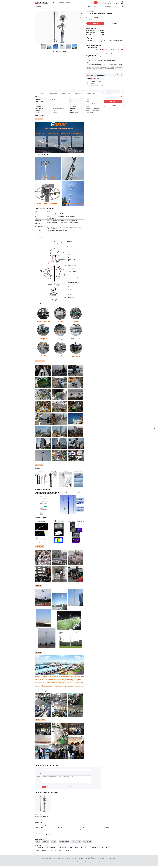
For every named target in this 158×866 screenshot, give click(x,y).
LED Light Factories (39, 847)
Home (36, 8)
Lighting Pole (59, 827)
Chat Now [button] (115, 23)
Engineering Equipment (39, 827)
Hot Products (49, 857)
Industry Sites (87, 857)
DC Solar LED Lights (105, 827)
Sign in (122, 3)
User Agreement (86, 861)
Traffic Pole (81, 829)
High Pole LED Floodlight (76, 841)
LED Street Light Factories (63, 847)
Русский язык (68, 858)
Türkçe (103, 858)
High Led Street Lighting (105, 847)
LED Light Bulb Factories (50, 847)
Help (101, 6)
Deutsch (76, 858)
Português (58, 858)
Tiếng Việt (107, 858)
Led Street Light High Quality (41, 850)
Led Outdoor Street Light (94, 847)
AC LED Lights (81, 827)
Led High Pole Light (52, 850)
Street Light (38, 841)
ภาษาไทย (99, 858)
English (50, 858)
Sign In (88, 85)
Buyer (95, 6)
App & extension (108, 6)
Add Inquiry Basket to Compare (59, 51)
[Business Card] (121, 96)
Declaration (92, 861)
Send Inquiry (95, 23)
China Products (54, 857)
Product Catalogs (52, 825)
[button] (97, 93)
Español (54, 858)
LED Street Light (46, 841)
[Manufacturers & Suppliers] (41, 2)
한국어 (89, 858)
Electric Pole (59, 829)
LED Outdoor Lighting (48, 8)
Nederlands (81, 858)
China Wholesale (74, 857)
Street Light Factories (74, 847)
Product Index (100, 857)
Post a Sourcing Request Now (68, 786)
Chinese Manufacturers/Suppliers (64, 857)
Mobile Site (106, 857)
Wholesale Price (80, 857)
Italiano (73, 858)
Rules (123, 6)
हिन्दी (95, 858)
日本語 (92, 858)
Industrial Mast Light (87, 841)
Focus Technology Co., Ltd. (70, 861)
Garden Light (53, 841)
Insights (110, 857)
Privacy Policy (97, 861)
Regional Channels (93, 857)
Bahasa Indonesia (113, 858)
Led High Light (83, 847)
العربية (86, 858)
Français (62, 858)
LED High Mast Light (56, 8)
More (36, 852)
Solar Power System (38, 829)
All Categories (38, 6)
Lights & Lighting (41, 8)
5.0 (108, 92)
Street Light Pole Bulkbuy (64, 850)
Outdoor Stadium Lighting (64, 841)
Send (44, 786)
